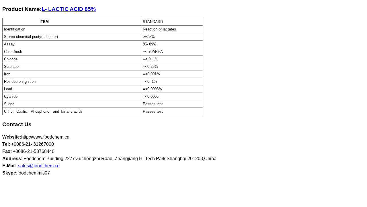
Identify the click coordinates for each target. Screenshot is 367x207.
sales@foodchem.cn (39, 165)
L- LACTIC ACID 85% (69, 9)
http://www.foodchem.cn (45, 137)
